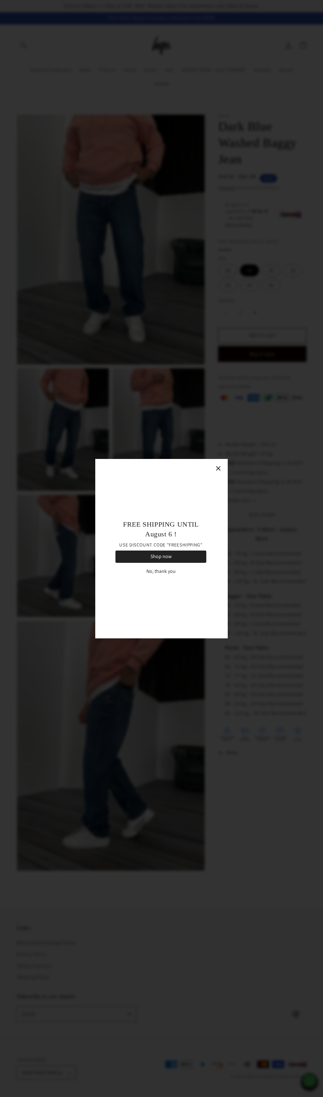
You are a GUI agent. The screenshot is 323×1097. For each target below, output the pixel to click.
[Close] (218, 468)
